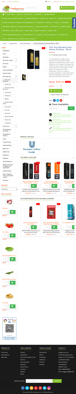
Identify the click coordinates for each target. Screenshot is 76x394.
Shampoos (8, 96)
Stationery (65, 22)
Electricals (28, 14)
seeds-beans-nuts (64, 18)
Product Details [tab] (27, 137)
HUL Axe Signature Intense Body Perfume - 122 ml (31, 182)
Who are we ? (63, 35)
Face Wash (8, 107)
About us (22, 360)
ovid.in (65, 367)
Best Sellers (6, 194)
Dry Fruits (54, 27)
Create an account (69, 1)
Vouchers (41, 362)
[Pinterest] (61, 100)
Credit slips (42, 357)
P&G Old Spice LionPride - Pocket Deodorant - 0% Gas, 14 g (51, 224)
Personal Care (8, 31)
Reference (52, 52)
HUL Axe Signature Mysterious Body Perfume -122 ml (51, 183)
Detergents (40, 22)
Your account (45, 348)
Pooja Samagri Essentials (12, 35)
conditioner (8, 123)
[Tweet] (57, 100)
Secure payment (24, 362)
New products (5, 355)
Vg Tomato (5, 232)
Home (3, 48)
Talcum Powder (9, 116)
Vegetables (11, 14)
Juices (57, 22)
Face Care (7, 113)
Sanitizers (38, 14)
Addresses (42, 360)
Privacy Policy (24, 367)
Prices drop (4, 352)
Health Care (52, 31)
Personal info (43, 352)
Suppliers (23, 364)
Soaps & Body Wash (8, 102)
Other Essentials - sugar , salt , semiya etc (41, 18)
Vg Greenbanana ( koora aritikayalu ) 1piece (9, 255)
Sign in (61, 1)
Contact (3, 1)
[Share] (54, 100)
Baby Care (19, 31)
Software (5, 180)
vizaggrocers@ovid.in (68, 372)
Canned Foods (65, 27)
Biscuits (49, 22)
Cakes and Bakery (42, 27)
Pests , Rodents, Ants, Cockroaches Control (19, 39)
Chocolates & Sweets (25, 27)
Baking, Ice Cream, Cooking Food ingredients (18, 22)
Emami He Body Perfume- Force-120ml (30, 223)
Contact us (23, 369)
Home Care (28, 31)
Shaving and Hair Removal (8, 88)
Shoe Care (7, 120)
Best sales (4, 357)
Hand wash (8, 92)
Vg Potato (5, 303)
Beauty (7, 99)
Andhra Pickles (49, 14)
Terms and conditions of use (28, 357)
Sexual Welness (50, 35)
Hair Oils (7, 110)
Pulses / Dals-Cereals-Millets (13, 18)
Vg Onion (5, 208)
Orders (41, 355)
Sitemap (22, 372)
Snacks (39, 35)
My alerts (41, 364)
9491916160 (16, 1)
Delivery (22, 352)
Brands (4, 185)
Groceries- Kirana (9, 27)
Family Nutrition (40, 31)
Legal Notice (23, 355)
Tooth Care (8, 84)
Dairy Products (28, 35)
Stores (22, 374)
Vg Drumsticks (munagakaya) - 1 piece (9, 279)
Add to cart (55, 91)
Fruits (19, 14)
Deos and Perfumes (6, 80)
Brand (50, 55)
